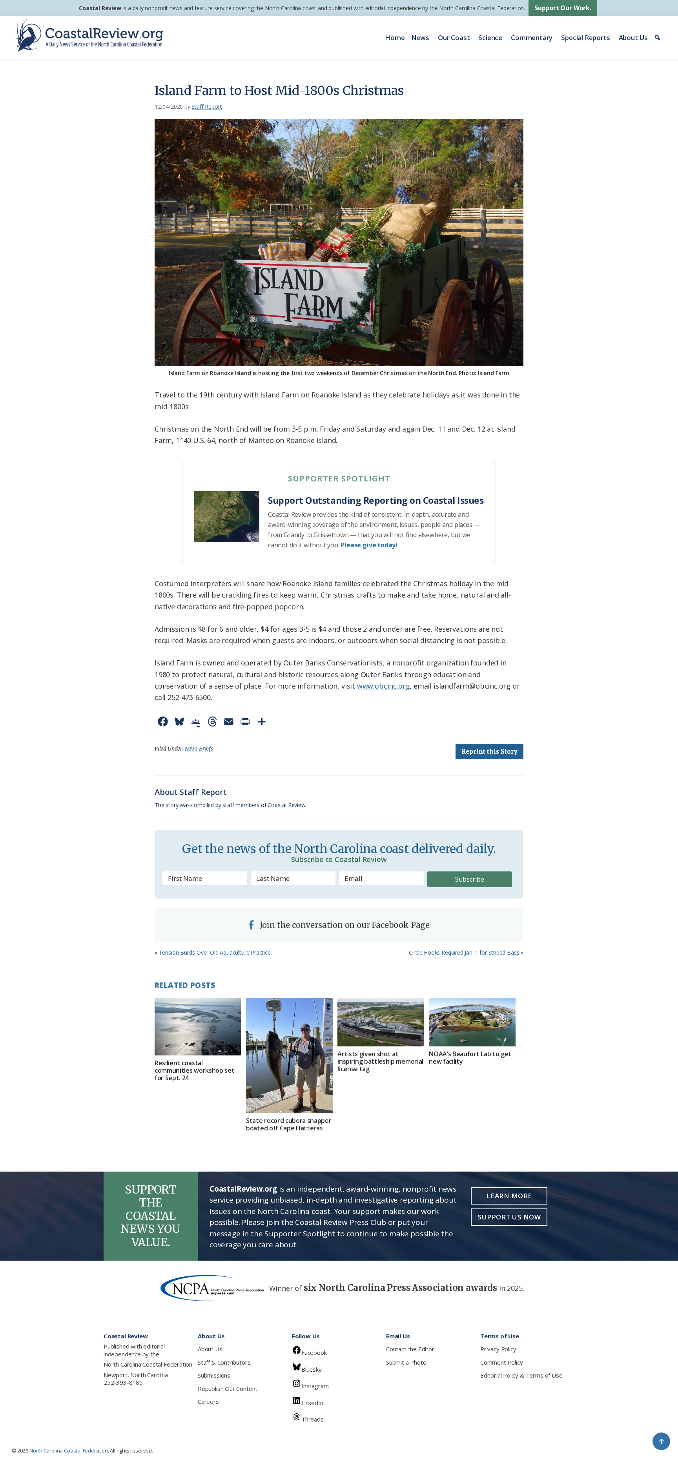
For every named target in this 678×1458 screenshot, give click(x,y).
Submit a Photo (406, 1362)
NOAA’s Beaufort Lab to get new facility (470, 1058)
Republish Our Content (227, 1388)
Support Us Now (509, 1216)
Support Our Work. (562, 8)
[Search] (658, 37)
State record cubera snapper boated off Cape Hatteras (288, 1124)
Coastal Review (100, 8)
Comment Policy (501, 1362)
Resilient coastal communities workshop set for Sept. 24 (194, 1070)
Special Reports (585, 37)
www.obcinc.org (383, 686)
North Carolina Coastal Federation (148, 1364)
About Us (633, 37)
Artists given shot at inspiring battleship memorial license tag (380, 1061)
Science (490, 37)
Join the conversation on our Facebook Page (344, 925)
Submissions (214, 1375)
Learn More (509, 1195)
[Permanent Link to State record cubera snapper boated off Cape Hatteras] (289, 1056)
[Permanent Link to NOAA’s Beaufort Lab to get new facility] (472, 1022)
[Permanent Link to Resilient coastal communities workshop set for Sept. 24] (198, 1026)
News (420, 37)
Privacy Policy (498, 1349)
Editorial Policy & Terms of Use (521, 1375)
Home (395, 37)
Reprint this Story (489, 751)
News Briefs (199, 748)
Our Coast (454, 37)
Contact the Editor (410, 1349)
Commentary (531, 37)
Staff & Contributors (224, 1362)
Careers (208, 1401)
